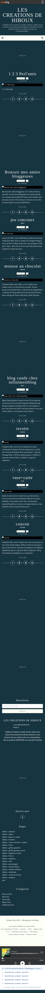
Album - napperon (9, 859)
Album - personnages (10, 864)
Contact (30, 929)
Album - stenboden (9, 872)
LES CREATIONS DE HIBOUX (22, 15)
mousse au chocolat (22, 266)
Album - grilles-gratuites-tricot (13, 850)
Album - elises (7, 845)
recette (22, 428)
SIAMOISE (20, 740)
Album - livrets (7, 856)
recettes (22, 269)
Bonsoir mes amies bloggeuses (22, 174)
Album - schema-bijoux (11, 867)
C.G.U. (8, 931)
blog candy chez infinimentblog (22, 380)
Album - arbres (7, 834)
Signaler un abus (38, 929)
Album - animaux (8, 832)
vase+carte (22, 477)
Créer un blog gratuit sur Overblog (9, 929)
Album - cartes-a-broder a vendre (14, 842)
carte (22, 481)
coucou (22, 524)
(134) (7, 894)
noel (3, 880)
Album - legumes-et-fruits (11, 853)
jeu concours (22, 219)
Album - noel (7, 861)
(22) (8, 905)
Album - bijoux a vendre (11, 837)
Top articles (23, 929)
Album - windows (8, 878)
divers (22, 223)
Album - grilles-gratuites (11, 848)
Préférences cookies (31, 934)
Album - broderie (8, 840)
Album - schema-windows (11, 869)
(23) (6, 902)
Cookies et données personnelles (16, 934)
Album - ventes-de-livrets (11, 875)
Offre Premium (33, 931)
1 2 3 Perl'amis (23, 73)
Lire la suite (22, 94)
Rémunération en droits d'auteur (20, 931)
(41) (5, 897)
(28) (6, 899)
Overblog (35, 920)
